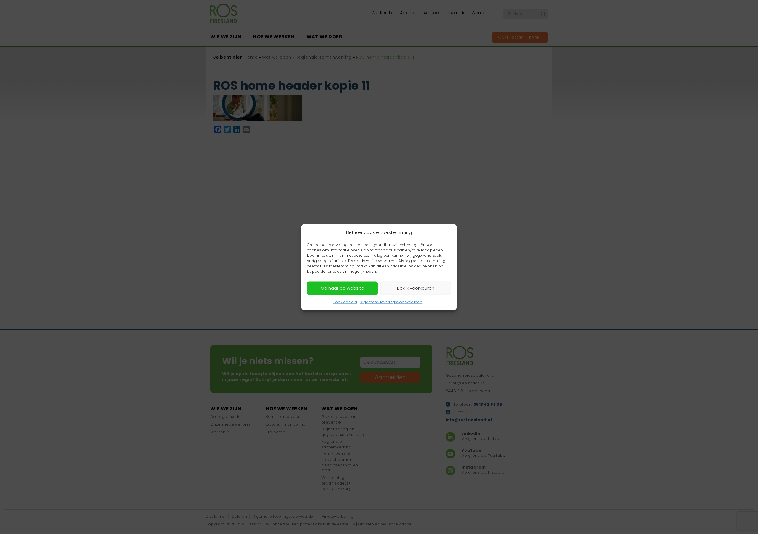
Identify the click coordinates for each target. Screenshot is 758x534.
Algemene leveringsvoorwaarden (391, 301)
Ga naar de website (342, 288)
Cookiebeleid (345, 301)
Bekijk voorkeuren (415, 288)
